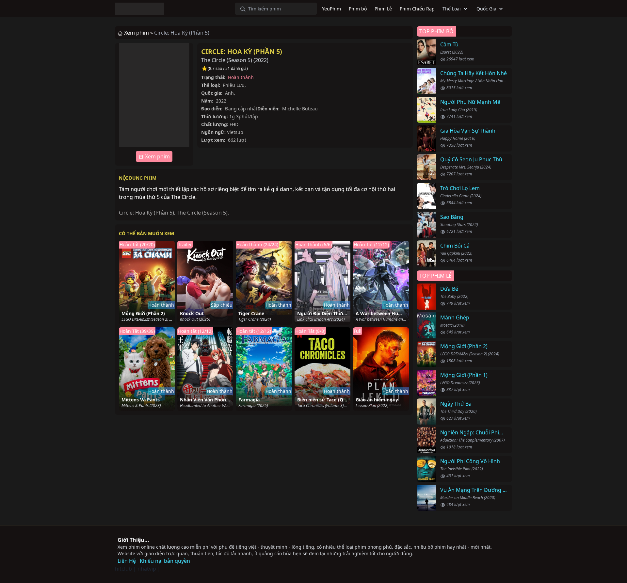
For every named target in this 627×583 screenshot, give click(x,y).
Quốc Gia (486, 9)
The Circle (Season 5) (202, 212)
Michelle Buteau (300, 108)
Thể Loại (451, 9)
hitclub (123, 568)
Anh (229, 93)
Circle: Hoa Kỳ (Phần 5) (241, 51)
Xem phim (157, 156)
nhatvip (146, 568)
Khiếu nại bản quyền (165, 560)
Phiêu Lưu (234, 85)
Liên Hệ (127, 560)
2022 (261, 60)
